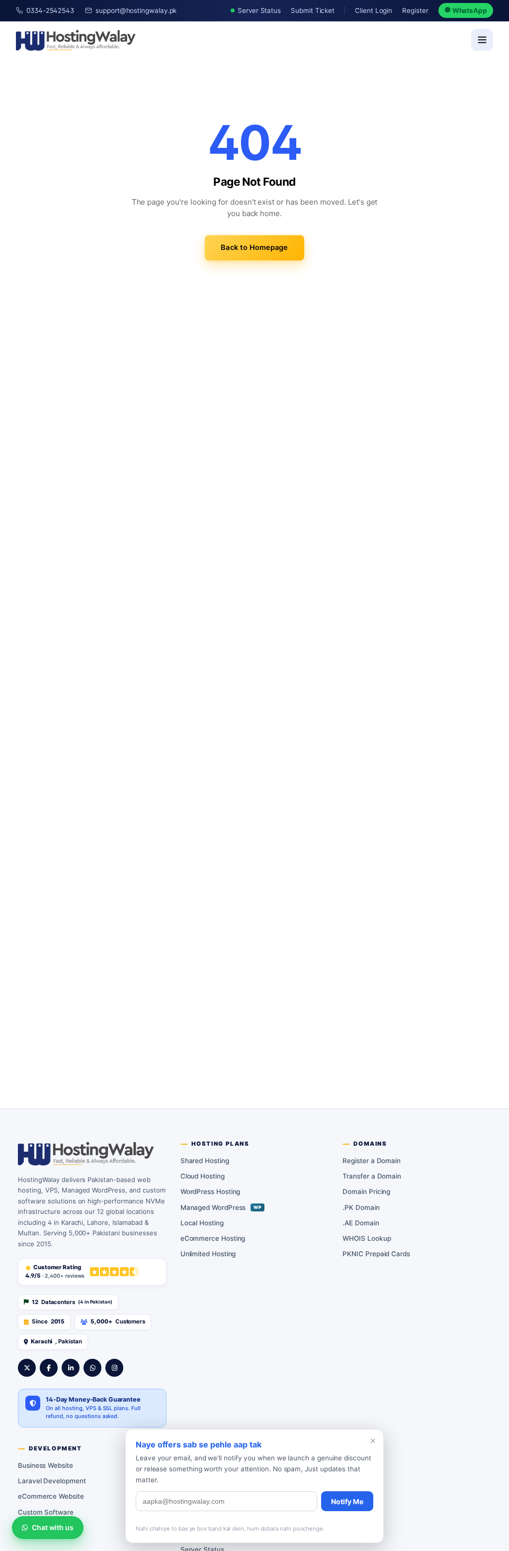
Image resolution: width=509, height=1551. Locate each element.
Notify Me (347, 1501)
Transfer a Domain (371, 1176)
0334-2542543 (50, 10)
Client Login (373, 10)
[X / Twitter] (27, 1368)
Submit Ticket (313, 10)
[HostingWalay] (76, 40)
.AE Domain (360, 1223)
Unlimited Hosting (208, 1254)
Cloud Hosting (202, 1176)
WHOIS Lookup (366, 1238)
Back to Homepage (254, 247)
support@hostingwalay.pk (135, 10)
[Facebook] (49, 1368)
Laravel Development (52, 1481)
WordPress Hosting (210, 1191)
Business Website (45, 1465)
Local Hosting (202, 1223)
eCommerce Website (51, 1496)
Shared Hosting (204, 1161)
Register (415, 10)
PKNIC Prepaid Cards (376, 1254)
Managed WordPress (221, 1207)
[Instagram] (114, 1368)
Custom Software (46, 1512)
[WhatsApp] (92, 1368)
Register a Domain (371, 1161)
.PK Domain (360, 1207)
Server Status (259, 10)
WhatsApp (469, 10)
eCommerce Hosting (213, 1238)
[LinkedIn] (71, 1368)
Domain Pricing (366, 1191)
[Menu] (482, 40)
